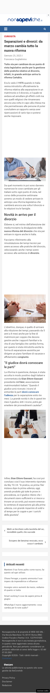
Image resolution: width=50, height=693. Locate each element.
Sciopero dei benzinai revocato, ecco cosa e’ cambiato (26, 542)
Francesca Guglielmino (15, 59)
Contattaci (7, 658)
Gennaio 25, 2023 (12, 55)
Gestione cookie (42, 691)
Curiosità (10, 36)
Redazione (7, 685)
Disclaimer (7, 681)
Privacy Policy (8, 678)
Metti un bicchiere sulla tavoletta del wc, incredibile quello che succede (25, 530)
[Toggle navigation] (5, 29)
